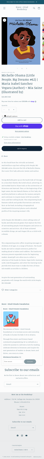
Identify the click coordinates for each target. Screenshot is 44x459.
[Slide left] (17, 68)
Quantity (4, 105)
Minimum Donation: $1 (12, 357)
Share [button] (6, 156)
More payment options (22, 131)
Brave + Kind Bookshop (13, 456)
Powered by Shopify (25, 456)
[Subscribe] (37, 384)
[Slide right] (26, 68)
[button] (4, 8)
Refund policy (37, 456)
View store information (12, 142)
